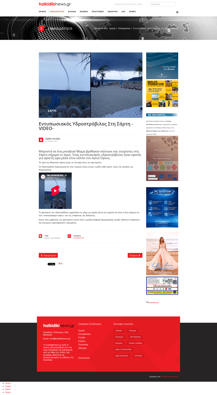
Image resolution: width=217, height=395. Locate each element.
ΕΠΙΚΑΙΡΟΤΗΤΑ (78, 238)
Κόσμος (84, 11)
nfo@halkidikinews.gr (60, 338)
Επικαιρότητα (57, 11)
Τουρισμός (132, 331)
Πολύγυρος (119, 337)
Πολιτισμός (98, 11)
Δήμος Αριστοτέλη (121, 356)
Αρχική (42, 11)
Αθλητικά (113, 11)
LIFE (123, 11)
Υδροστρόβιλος (55, 238)
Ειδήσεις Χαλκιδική (135, 343)
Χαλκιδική (118, 331)
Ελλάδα (72, 11)
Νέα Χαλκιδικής (135, 337)
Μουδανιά (118, 343)
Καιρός (46, 238)
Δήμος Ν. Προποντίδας (123, 349)
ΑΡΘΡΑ (132, 11)
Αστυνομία (138, 356)
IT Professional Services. (169, 377)
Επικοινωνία (84, 358)
